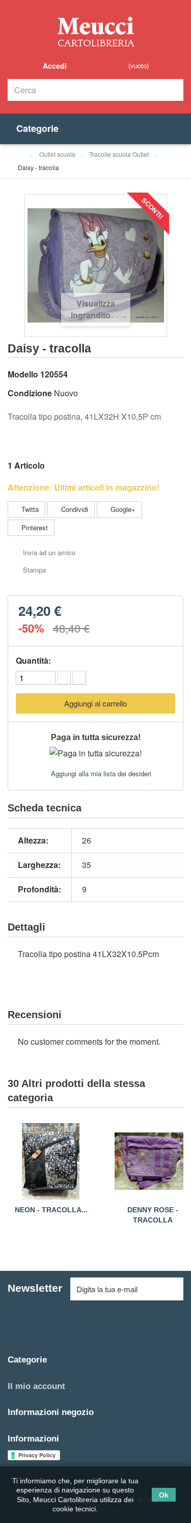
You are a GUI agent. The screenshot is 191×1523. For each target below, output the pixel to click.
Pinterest (33, 527)
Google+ (121, 509)
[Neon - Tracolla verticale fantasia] (51, 1161)
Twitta (29, 509)
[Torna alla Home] (20, 154)
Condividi (73, 509)
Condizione (30, 393)
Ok (164, 1494)
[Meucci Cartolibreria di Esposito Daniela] (96, 31)
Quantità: (33, 660)
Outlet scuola (57, 154)
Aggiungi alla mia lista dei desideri (100, 773)
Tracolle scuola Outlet (119, 154)
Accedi (54, 66)
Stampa (34, 570)
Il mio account (36, 1386)
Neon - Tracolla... (51, 1210)
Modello (23, 374)
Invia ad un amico (49, 552)
